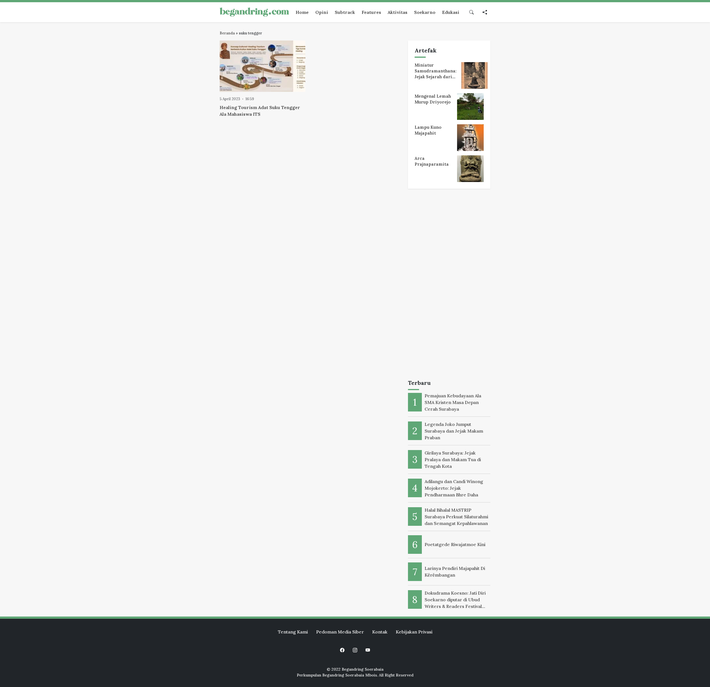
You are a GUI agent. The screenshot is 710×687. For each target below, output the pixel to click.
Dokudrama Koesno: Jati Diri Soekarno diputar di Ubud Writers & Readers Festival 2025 (455, 600)
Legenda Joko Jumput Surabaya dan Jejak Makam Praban (454, 430)
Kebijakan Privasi (414, 632)
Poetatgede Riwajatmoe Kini (455, 544)
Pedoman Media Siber (340, 632)
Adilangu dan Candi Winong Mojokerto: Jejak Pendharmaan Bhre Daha (454, 488)
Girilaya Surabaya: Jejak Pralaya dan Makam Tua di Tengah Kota (453, 459)
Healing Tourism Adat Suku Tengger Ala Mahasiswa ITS (260, 111)
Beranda (227, 33)
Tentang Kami (293, 632)
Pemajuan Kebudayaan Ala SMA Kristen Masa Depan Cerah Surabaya (453, 402)
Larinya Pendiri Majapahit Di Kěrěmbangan (455, 571)
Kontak (379, 632)
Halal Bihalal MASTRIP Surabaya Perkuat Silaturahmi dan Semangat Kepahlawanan (456, 516)
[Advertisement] (449, 285)
